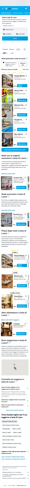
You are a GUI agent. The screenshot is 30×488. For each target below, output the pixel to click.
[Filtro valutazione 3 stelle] (8, 73)
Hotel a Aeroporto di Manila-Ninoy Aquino (13, 457)
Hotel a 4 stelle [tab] (6, 432)
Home (5, 485)
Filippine (10, 485)
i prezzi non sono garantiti (11, 467)
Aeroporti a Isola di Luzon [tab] (9, 421)
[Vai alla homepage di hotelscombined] (11, 8)
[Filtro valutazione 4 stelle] (15, 73)
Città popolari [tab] (6, 429)
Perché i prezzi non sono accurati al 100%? (14, 478)
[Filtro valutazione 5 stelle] (21, 73)
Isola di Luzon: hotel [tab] (8, 440)
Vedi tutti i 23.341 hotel (8, 174)
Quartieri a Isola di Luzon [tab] (9, 447)
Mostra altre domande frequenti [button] (15, 410)
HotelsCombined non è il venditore (11, 472)
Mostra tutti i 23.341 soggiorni (10, 320)
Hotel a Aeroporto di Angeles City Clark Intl (13, 459)
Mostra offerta (20, 85)
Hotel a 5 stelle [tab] (17, 432)
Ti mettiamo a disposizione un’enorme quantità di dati (12, 475)
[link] (15, 150)
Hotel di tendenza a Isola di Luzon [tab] (11, 436)
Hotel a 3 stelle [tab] (17, 429)
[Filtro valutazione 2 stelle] (3, 73)
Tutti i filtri (26, 69)
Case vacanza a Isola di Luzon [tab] (10, 425)
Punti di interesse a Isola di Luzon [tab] (11, 443)
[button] (2, 8)
